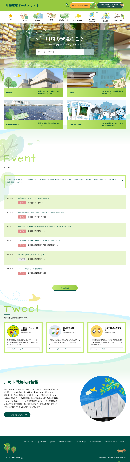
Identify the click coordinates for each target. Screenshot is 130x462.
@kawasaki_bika (26, 332)
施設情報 (43, 442)
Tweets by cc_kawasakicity (58, 349)
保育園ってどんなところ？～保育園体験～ (33, 198)
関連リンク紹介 (81, 442)
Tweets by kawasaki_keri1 (99, 349)
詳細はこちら (17, 415)
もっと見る (65, 288)
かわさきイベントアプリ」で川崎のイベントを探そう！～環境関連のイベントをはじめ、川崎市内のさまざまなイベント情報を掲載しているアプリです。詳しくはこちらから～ (63, 181)
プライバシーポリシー (12, 457)
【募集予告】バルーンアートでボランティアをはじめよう (39, 240)
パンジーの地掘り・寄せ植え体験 (30, 269)
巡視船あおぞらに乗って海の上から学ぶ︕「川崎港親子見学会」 (41, 212)
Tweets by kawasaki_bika (15, 349)
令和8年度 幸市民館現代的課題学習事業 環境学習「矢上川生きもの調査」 (45, 226)
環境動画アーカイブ (65, 442)
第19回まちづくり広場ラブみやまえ (31, 255)
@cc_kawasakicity (68, 332)
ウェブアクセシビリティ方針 (114, 442)
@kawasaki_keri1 (110, 332)
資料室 (52, 442)
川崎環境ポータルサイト (22, 5)
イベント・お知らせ (30, 442)
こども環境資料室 (95, 442)
